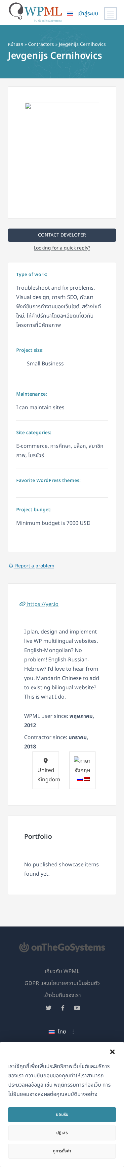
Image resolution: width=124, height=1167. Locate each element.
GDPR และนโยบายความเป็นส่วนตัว (62, 983)
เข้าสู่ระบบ (87, 14)
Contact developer (62, 235)
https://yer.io (42, 604)
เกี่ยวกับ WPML (62, 971)
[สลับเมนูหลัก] (110, 13)
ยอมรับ (62, 1114)
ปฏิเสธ (62, 1132)
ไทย (62, 1032)
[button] (112, 1051)
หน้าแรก (15, 44)
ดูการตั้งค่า (62, 1151)
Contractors (41, 44)
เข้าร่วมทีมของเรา (62, 995)
